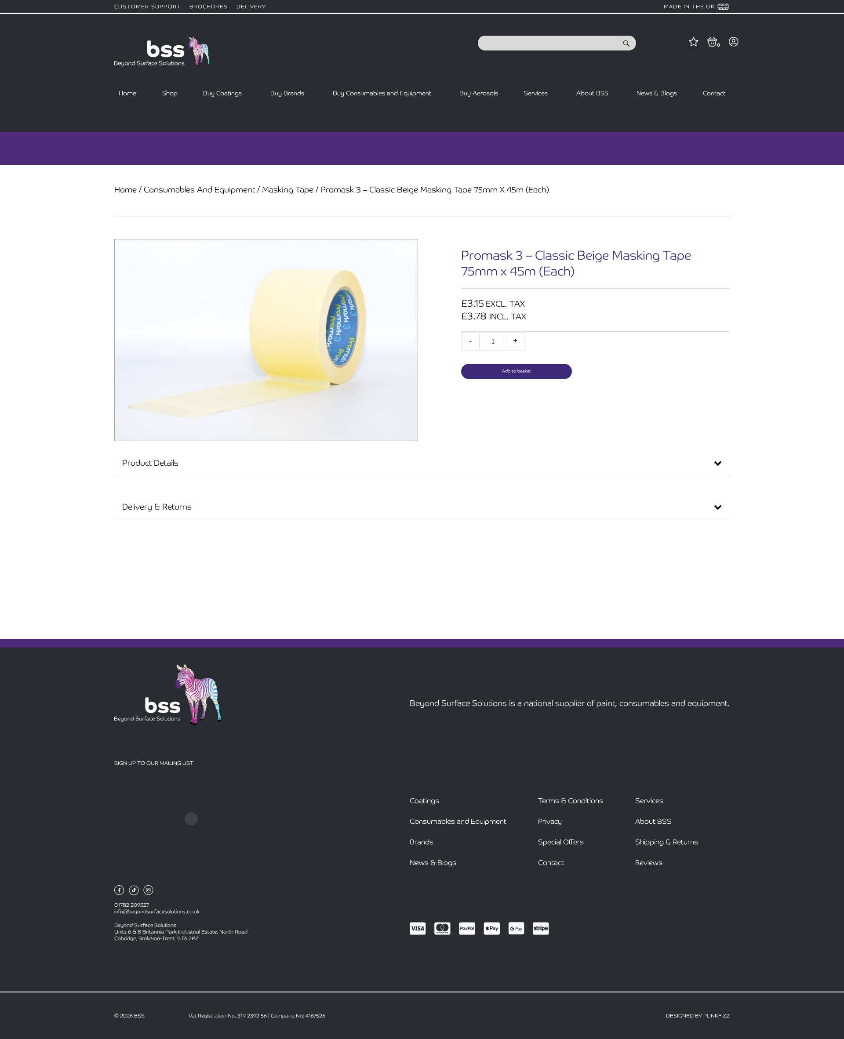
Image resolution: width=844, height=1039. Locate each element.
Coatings (424, 800)
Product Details (150, 463)
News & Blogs (657, 93)
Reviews (648, 862)
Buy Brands (287, 93)
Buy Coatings (222, 93)
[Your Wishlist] (693, 43)
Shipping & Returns (666, 842)
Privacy (550, 821)
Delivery (251, 6)
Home (127, 93)
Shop (170, 93)
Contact (714, 93)
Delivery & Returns (157, 507)
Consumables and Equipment (199, 190)
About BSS (592, 93)
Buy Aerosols (478, 93)
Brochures (208, 6)
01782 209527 (131, 905)
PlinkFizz (716, 1015)
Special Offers (561, 842)
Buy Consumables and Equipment (382, 93)
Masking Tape (287, 190)
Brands (421, 842)
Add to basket (516, 371)
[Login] (733, 43)
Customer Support (147, 6)
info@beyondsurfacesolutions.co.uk (157, 911)
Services (536, 93)
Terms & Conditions (570, 800)
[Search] (626, 44)
